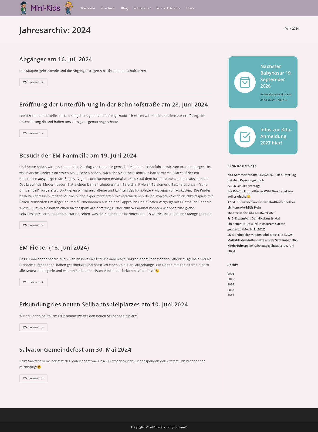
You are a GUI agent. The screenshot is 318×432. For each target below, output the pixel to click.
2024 (295, 28)
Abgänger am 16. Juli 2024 (55, 59)
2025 (230, 279)
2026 (230, 273)
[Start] (286, 28)
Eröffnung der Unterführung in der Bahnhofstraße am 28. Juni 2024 (113, 104)
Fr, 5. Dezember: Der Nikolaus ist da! (253, 218)
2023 (230, 290)
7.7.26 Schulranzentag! (243, 186)
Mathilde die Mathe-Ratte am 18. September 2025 (262, 240)
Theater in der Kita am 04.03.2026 (251, 213)
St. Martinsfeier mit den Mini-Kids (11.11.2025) (260, 235)
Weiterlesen (35, 83)
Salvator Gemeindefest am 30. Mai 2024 (75, 349)
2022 (230, 295)
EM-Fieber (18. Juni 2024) (54, 247)
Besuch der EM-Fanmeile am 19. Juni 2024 (78, 155)
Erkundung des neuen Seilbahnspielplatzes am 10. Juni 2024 (103, 304)
